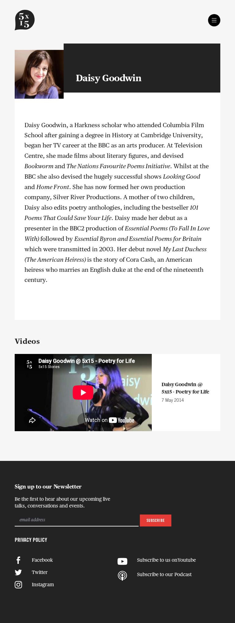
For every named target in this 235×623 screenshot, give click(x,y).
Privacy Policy (31, 540)
